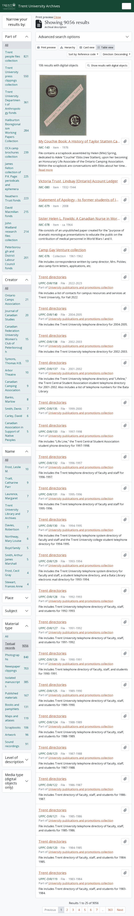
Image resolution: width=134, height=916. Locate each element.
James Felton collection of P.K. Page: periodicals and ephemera (16, 176)
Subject (11, 610)
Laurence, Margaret (16, 496)
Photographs (16, 657)
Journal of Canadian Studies (16, 315)
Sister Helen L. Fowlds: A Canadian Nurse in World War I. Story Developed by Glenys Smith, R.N (79, 219)
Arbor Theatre (16, 372)
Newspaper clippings (16, 668)
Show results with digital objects (108, 65)
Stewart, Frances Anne (16, 584)
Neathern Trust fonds (16, 198)
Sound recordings (16, 744)
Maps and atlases (16, 718)
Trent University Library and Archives (16, 511)
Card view (88, 47)
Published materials (16, 695)
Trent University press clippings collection (16, 76)
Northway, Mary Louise (16, 539)
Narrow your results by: (16, 22)
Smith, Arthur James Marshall (16, 559)
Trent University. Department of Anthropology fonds (16, 102)
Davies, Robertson (16, 527)
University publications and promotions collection (80, 287)
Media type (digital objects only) (14, 781)
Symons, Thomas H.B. (16, 361)
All (6, 45)
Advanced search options (59, 36)
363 (110, 910)
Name (10, 451)
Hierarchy (69, 47)
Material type (12, 625)
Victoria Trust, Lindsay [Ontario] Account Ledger (78, 181)
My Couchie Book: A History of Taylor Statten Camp (79, 141)
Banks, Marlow (16, 399)
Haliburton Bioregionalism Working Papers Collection (16, 130)
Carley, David (16, 417)
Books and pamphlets (16, 707)
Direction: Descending (115, 54)
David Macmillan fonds (16, 212)
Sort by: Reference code (82, 54)
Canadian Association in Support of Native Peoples (16, 431)
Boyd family (16, 549)
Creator (11, 279)
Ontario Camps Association (16, 299)
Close (57, 17)
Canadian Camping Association (16, 386)
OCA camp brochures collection (16, 152)
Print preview (48, 47)
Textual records (16, 646)
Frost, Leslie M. (16, 469)
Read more (46, 170)
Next (120, 910)
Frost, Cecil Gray (16, 573)
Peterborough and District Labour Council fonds (16, 257)
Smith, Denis (16, 409)
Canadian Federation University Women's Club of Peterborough (16, 339)
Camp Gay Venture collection (62, 250)
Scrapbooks (16, 728)
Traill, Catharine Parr (16, 482)
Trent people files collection (16, 56)
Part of (10, 36)
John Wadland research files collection (16, 231)
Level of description (14, 759)
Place (9, 597)
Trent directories (52, 277)
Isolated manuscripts (16, 682)
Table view (106, 47)
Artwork (16, 735)
